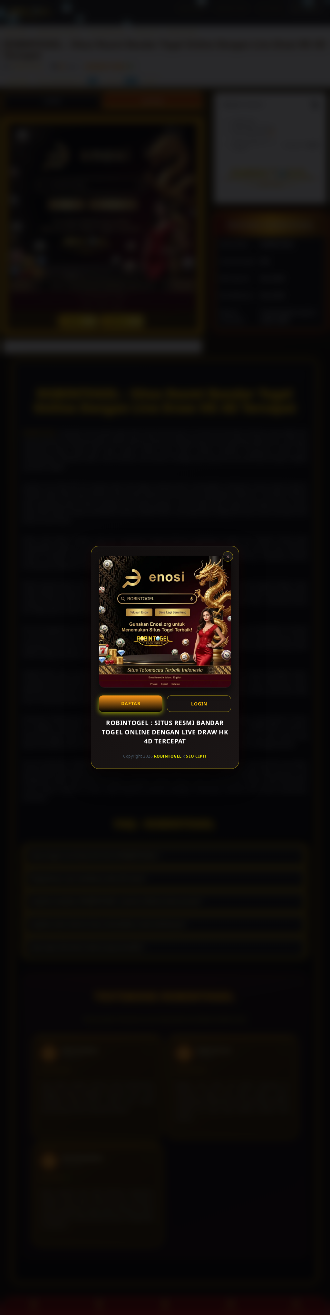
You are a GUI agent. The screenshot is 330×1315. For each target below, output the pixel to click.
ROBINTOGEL (168, 756)
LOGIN (199, 704)
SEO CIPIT (196, 756)
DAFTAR (131, 703)
